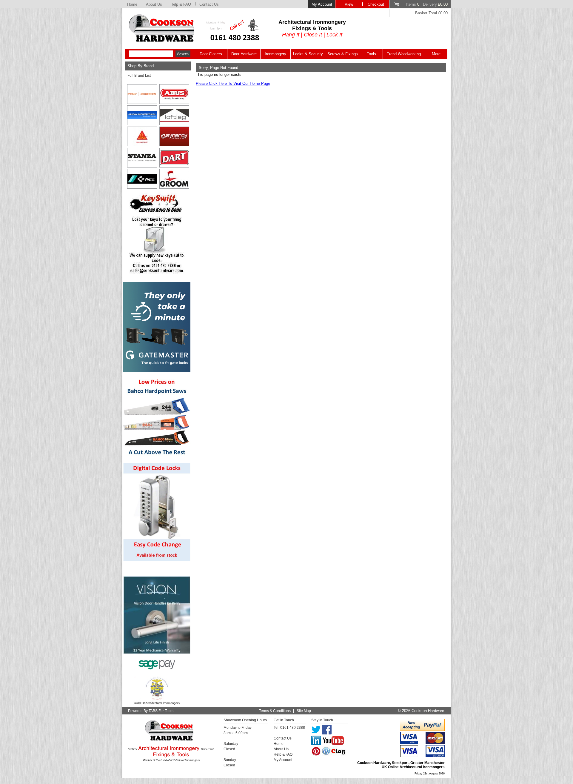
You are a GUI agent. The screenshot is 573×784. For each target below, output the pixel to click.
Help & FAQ (180, 4)
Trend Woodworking (404, 54)
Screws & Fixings (342, 54)
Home (132, 4)
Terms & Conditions (275, 711)
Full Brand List (139, 75)
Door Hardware (244, 54)
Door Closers (211, 54)
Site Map (304, 711)
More (436, 54)
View (349, 4)
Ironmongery (275, 54)
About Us (154, 4)
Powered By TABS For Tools (150, 711)
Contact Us (209, 4)
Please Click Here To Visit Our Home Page (233, 83)
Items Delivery (427, 4)
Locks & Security (308, 54)
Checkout (376, 4)
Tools (371, 54)
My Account (322, 4)
